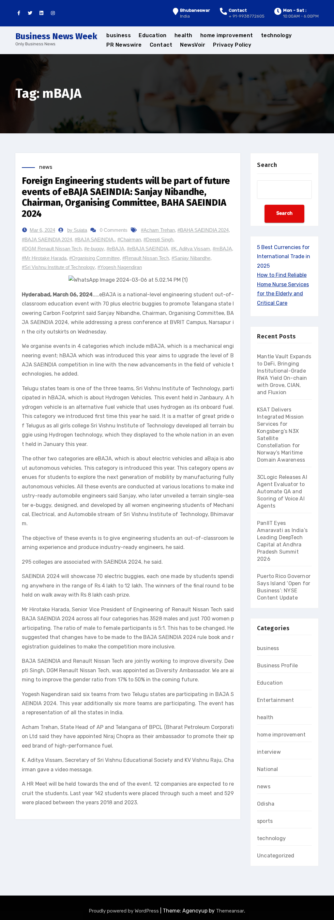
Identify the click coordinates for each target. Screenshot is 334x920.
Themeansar (230, 911)
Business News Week (56, 36)
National (267, 769)
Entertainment (275, 700)
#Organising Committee (94, 258)
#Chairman (129, 239)
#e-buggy (94, 248)
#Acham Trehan (158, 230)
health (183, 35)
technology (276, 35)
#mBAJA (222, 248)
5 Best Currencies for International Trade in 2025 (283, 256)
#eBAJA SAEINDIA (147, 248)
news (45, 167)
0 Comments (114, 230)
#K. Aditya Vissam (190, 248)
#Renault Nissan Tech (145, 258)
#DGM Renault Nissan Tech (52, 248)
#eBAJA (115, 248)
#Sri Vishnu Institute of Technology (58, 267)
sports (265, 821)
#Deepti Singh (158, 239)
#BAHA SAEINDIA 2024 (203, 230)
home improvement (226, 35)
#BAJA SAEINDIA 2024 (47, 239)
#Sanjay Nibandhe (191, 258)
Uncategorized (276, 856)
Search (267, 165)
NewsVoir (192, 45)
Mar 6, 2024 (42, 230)
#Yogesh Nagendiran (120, 267)
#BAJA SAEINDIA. (95, 239)
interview (269, 752)
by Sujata (77, 230)
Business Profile (277, 665)
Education (153, 35)
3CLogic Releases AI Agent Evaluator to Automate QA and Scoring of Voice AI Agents (282, 491)
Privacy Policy (232, 45)
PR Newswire (124, 45)
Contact (161, 45)
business (118, 35)
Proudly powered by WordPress (124, 911)
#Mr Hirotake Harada (44, 258)
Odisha (265, 804)
